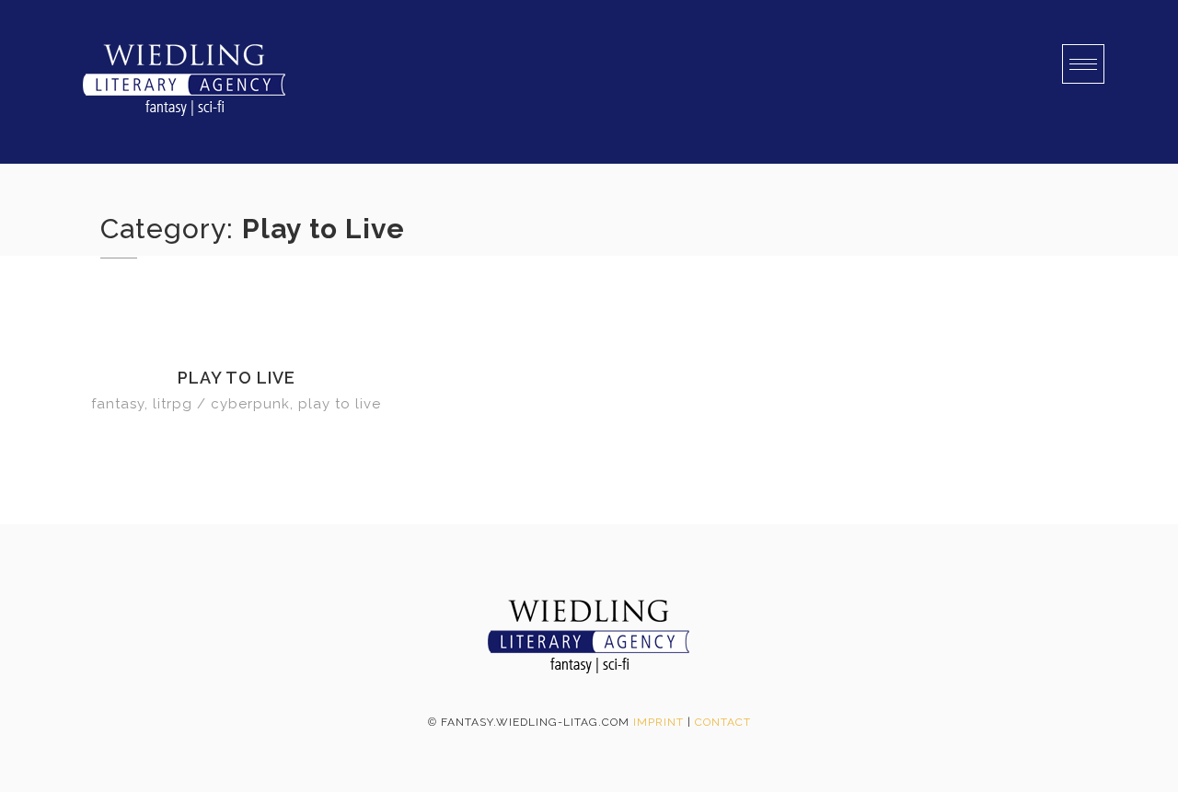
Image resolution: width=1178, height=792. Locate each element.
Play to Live (236, 377)
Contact (723, 722)
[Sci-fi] (184, 82)
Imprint (658, 722)
